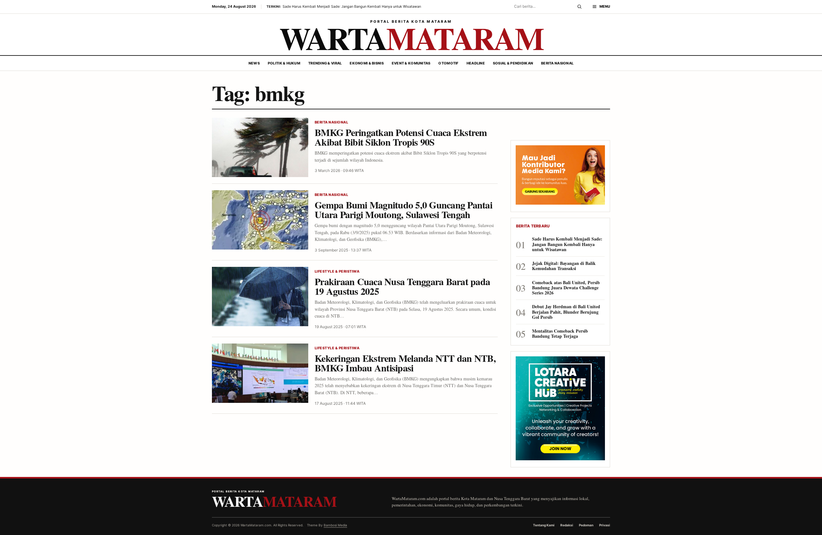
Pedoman (586, 525)
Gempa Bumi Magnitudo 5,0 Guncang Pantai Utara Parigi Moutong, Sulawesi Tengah (403, 210)
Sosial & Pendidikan (513, 63)
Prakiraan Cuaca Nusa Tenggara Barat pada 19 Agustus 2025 (402, 286)
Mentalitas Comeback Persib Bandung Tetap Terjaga (560, 333)
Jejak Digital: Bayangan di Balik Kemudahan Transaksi (564, 266)
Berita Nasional (557, 63)
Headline (476, 63)
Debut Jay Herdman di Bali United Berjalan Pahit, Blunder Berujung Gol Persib (566, 312)
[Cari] (579, 7)
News (254, 63)
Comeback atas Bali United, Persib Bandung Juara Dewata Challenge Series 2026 (566, 288)
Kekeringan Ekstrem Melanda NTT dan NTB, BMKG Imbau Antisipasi (405, 363)
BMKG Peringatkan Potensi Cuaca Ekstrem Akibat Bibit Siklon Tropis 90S (401, 137)
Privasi (604, 525)
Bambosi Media (335, 525)
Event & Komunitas (411, 63)
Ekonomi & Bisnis (366, 63)
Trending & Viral (325, 63)
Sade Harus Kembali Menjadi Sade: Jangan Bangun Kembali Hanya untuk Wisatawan (567, 244)
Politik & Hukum (284, 63)
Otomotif (448, 63)
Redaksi (566, 525)
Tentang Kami (544, 525)
